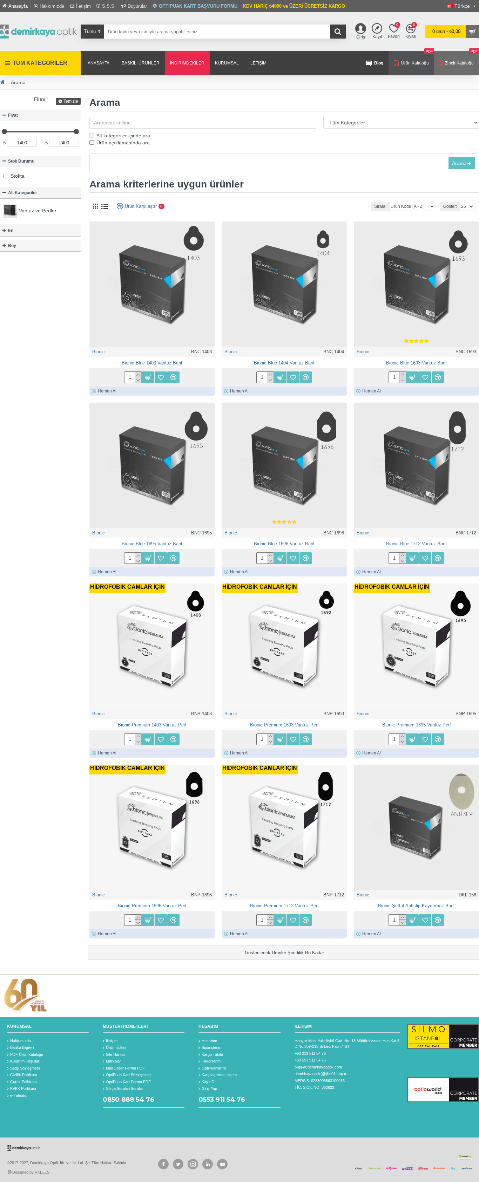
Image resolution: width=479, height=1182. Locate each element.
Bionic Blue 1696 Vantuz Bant (284, 543)
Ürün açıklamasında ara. (123, 142)
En (10, 230)
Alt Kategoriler (22, 192)
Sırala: (380, 206)
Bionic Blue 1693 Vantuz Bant (416, 362)
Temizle (70, 101)
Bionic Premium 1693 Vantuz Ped (284, 724)
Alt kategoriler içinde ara (123, 135)
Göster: (450, 206)
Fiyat (13, 115)
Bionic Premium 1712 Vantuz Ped (284, 905)
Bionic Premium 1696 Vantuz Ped (152, 905)
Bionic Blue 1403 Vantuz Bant (152, 362)
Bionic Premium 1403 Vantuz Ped (152, 724)
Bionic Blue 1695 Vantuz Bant (152, 543)
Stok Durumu (21, 161)
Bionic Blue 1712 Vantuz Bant (416, 543)
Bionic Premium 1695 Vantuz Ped (416, 724)
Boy (12, 245)
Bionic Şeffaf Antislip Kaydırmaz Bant (416, 905)
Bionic (98, 351)
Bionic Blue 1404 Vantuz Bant (284, 362)
